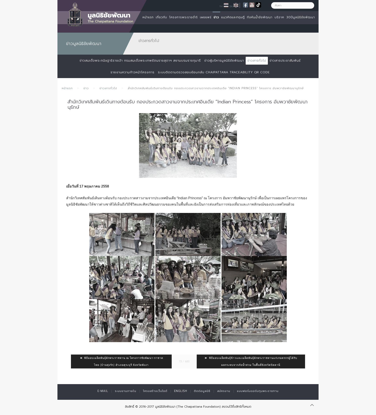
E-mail (102, 391)
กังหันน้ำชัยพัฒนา (259, 17)
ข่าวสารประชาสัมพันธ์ (285, 60)
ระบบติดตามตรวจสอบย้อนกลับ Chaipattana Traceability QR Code (214, 72)
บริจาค (279, 17)
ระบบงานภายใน (125, 391)
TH (221, 6)
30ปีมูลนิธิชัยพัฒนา (300, 17)
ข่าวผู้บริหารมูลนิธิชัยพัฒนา (224, 60)
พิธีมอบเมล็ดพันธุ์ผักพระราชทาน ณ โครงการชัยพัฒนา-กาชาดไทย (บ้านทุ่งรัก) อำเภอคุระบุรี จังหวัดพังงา (123, 361)
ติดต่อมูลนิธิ (202, 391)
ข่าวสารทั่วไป (256, 60)
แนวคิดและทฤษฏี (233, 17)
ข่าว (216, 17)
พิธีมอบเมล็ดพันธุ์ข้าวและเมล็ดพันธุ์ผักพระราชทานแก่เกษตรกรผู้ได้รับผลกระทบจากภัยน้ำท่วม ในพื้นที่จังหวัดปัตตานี (252, 361)
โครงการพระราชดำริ (183, 17)
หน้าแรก (148, 17)
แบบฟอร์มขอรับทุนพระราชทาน (258, 391)
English (180, 391)
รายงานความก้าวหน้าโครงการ (132, 72)
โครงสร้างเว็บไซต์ (155, 391)
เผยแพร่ (206, 17)
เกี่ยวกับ (161, 17)
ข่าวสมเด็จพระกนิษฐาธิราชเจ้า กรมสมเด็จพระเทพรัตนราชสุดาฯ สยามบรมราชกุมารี (140, 60)
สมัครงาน (223, 391)
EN (231, 6)
